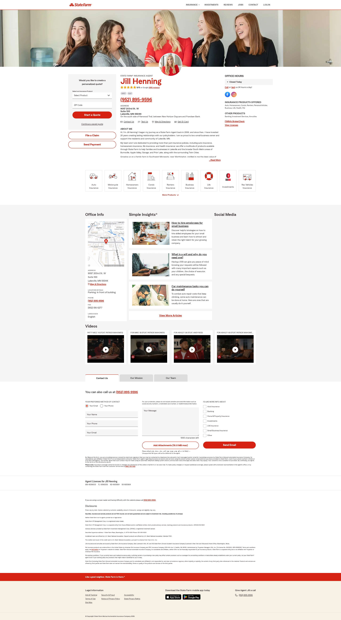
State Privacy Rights (132, 599)
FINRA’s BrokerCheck (235, 121)
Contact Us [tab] (102, 378)
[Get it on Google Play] (191, 597)
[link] (80, 4)
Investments (211, 5)
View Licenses (231, 125)
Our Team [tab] (171, 378)
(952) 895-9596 (136, 99)
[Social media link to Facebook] (227, 94)
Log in (266, 5)
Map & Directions (98, 284)
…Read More (215, 160)
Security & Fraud (108, 595)
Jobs (240, 5)
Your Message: (150, 411)
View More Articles (170, 315)
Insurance (192, 5)
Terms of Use (90, 599)
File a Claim (92, 135)
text (233, 87)
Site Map (88, 602)
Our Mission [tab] (136, 378)
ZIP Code (78, 105)
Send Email (229, 445)
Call (226, 87)
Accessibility (129, 595)
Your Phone (108, 406)
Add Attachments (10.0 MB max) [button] (170, 445)
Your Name (92, 414)
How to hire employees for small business (187, 224)
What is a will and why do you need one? (189, 256)
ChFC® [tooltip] (123, 93)
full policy (95, 549)
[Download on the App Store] (173, 597)
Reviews (228, 5)
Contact (253, 5)
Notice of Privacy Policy (110, 599)
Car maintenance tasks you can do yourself (190, 288)
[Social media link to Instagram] (234, 94)
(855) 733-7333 (130, 466)
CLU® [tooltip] (130, 93)
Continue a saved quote (92, 124)
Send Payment (92, 144)
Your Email (94, 406)
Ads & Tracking (91, 595)
